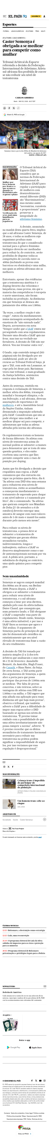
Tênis (37, 31)
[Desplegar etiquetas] (44, 819)
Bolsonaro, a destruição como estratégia (26, 930)
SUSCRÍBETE (36, 16)
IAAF (30, 328)
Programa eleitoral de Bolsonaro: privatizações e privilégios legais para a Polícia (24, 952)
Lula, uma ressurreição (18, 935)
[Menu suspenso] (5, 16)
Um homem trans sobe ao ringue (31, 802)
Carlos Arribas (24, 98)
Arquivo (6, 1015)
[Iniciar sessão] (44, 16)
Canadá (10, 667)
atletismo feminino (31, 219)
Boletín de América (12, 992)
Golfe (43, 31)
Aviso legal (29, 1113)
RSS (25, 1119)
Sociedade (7, 820)
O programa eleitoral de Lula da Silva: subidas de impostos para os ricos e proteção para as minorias (23, 943)
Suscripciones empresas (15, 1119)
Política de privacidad (14, 1116)
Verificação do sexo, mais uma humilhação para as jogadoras (10, 217)
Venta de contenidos (18, 1113)
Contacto (7, 1113)
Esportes (9, 24)
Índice (29, 1119)
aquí (40, 837)
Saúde (15, 820)
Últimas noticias (11, 926)
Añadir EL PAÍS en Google (15, 115)
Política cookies (38, 1113)
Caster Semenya (26, 820)
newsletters (9, 986)
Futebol (6, 31)
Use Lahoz (21, 807)
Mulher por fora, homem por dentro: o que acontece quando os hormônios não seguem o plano (10, 188)
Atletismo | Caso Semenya (14, 38)
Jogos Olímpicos (17, 31)
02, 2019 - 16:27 (27, 101)
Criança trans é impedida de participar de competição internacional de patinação (31, 784)
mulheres (8, 405)
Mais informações (9, 831)
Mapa (24, 1116)
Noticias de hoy (37, 1119)
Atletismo (29, 31)
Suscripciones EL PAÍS (34, 1116)
